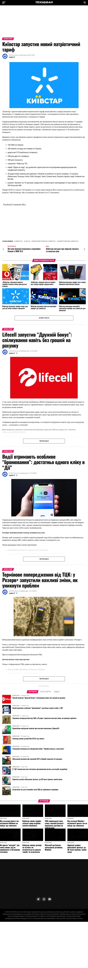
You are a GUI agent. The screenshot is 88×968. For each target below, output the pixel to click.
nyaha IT (12, 57)
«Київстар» (19, 241)
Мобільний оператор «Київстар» (44, 241)
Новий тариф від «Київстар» (68, 241)
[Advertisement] (44, 23)
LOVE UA (27, 241)
